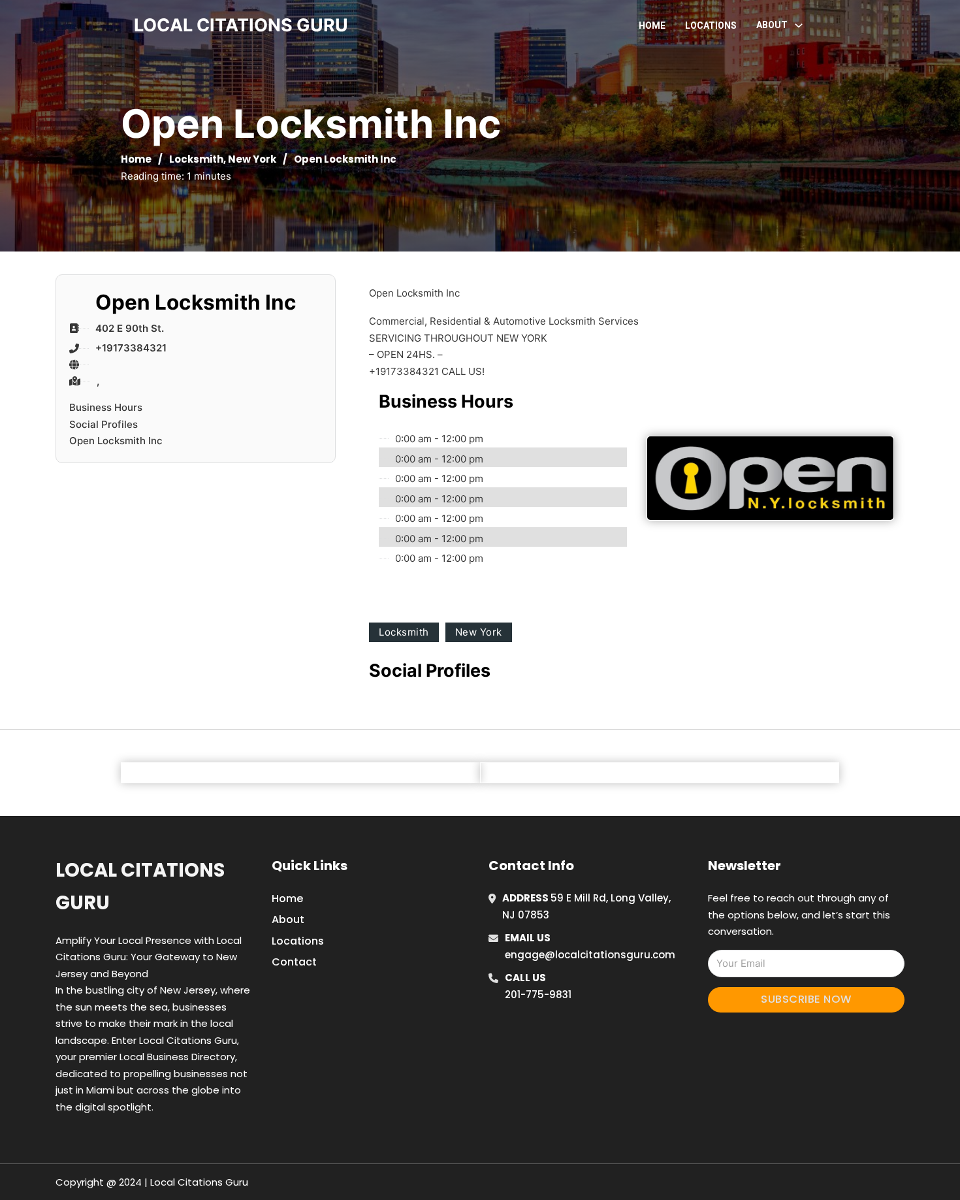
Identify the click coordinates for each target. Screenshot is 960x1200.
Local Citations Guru (140, 886)
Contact (294, 961)
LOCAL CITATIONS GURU (241, 25)
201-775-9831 (538, 994)
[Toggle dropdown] (798, 25)
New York (252, 159)
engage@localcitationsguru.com (590, 955)
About (288, 919)
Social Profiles (103, 424)
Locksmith (196, 159)
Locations (711, 25)
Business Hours (105, 407)
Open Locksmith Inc (116, 440)
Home (652, 25)
